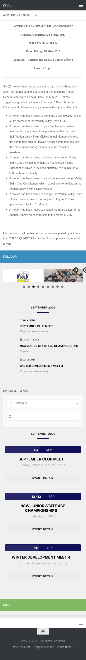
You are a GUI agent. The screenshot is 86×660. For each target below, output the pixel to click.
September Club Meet (36, 326)
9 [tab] (62, 287)
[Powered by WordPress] (29, 647)
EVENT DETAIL (43, 477)
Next (75, 270)
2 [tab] (29, 287)
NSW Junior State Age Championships (49, 346)
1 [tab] (24, 287)
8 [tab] (57, 287)
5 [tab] (43, 287)
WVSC (7, 5)
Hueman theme (64, 647)
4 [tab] (38, 287)
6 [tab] (48, 287)
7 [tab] (53, 287)
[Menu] (81, 5)
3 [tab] (33, 287)
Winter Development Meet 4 (41, 366)
